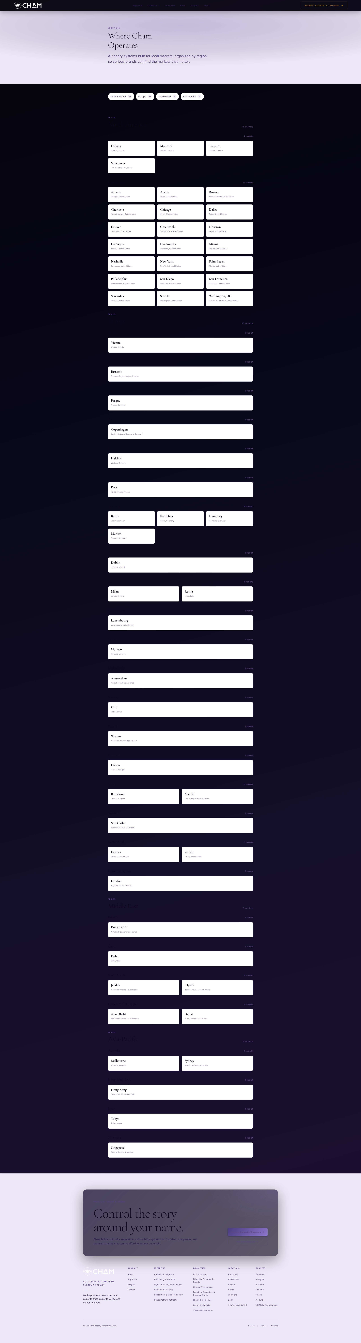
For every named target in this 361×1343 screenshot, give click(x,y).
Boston (214, 192)
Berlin (115, 516)
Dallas (213, 209)
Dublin (115, 562)
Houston (215, 227)
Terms (262, 1326)
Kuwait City (119, 927)
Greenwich (167, 227)
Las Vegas (117, 244)
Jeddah (115, 985)
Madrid (189, 794)
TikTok (259, 1294)
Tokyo (115, 1119)
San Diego (167, 279)
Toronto (214, 146)
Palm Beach (217, 261)
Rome (189, 591)
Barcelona (117, 794)
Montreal (166, 146)
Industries (170, 5)
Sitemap (274, 1326)
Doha (114, 956)
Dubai (189, 1014)
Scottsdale (118, 296)
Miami (213, 244)
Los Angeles (168, 244)
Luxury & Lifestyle (201, 1305)
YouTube (260, 1284)
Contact (131, 1289)
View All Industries (203, 1310)
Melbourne (118, 1061)
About (207, 5)
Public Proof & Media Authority (168, 1294)
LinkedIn (260, 1289)
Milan (115, 591)
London (116, 881)
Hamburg (215, 516)
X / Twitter (260, 1300)
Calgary (116, 146)
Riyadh (189, 985)
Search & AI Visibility (163, 1289)
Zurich (189, 852)
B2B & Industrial (200, 1274)
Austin (164, 192)
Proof (182, 5)
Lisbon (115, 765)
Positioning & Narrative (164, 1279)
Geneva (116, 852)
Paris (114, 487)
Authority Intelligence (164, 1274)
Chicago (165, 209)
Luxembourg (119, 620)
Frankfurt (166, 516)
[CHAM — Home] (27, 5)
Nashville (117, 261)
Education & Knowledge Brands (204, 1280)
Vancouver (118, 163)
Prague (115, 400)
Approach (137, 5)
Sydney (189, 1061)
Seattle (164, 296)
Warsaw (116, 736)
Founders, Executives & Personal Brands (204, 1293)
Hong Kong (119, 1090)
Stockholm (118, 823)
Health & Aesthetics (202, 1300)
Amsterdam (119, 678)
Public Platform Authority (165, 1300)
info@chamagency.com (266, 1305)
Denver (116, 227)
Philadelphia (119, 279)
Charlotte (117, 209)
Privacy (251, 1326)
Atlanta (116, 192)
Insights (195, 5)
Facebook (260, 1274)
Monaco (116, 649)
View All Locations (237, 1305)
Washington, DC (220, 296)
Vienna (115, 343)
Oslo (114, 707)
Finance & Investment (203, 1287)
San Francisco (218, 279)
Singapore (117, 1147)
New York (167, 261)
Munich (116, 534)
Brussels (116, 371)
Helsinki (116, 458)
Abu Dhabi (118, 1014)
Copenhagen (119, 429)
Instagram (260, 1279)
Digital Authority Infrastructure (168, 1284)
